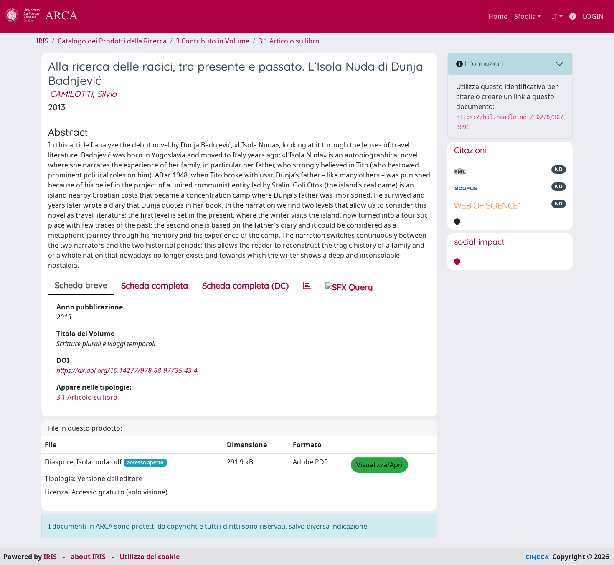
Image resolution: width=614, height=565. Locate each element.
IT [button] (555, 16)
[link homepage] (46, 16)
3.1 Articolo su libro (289, 41)
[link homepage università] (100, 16)
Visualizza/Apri (379, 464)
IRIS (42, 41)
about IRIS (88, 556)
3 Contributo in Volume (212, 41)
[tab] (307, 285)
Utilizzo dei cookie (149, 556)
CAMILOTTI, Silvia (83, 94)
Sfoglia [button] (525, 16)
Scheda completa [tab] (154, 285)
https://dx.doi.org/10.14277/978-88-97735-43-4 (127, 370)
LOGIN (593, 16)
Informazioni (483, 63)
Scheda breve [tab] (81, 285)
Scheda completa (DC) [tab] (245, 285)
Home (497, 16)
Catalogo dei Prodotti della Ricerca (112, 41)
